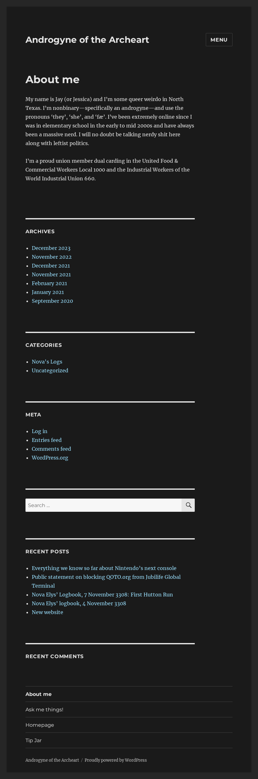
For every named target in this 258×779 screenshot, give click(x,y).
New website (47, 612)
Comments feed (51, 449)
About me (38, 694)
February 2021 (49, 283)
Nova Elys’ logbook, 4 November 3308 (79, 603)
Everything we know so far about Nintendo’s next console (104, 568)
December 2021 (51, 265)
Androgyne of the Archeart (87, 39)
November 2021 (51, 274)
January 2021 (48, 292)
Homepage (39, 725)
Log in (40, 431)
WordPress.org (50, 457)
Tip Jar (33, 740)
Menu (219, 40)
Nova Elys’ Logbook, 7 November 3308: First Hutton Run (102, 594)
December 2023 (51, 248)
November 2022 (52, 257)
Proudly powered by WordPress (116, 760)
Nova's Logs (47, 361)
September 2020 (52, 301)
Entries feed (47, 440)
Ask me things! (44, 710)
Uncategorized (50, 370)
